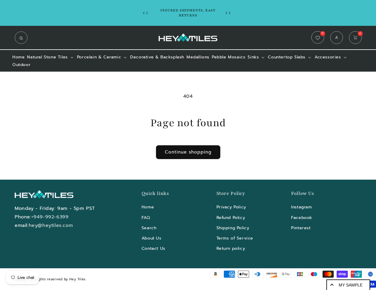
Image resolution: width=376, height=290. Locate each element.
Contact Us (153, 248)
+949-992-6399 (50, 216)
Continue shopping (188, 152)
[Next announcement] (229, 12)
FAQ (146, 217)
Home (148, 207)
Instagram (301, 207)
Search (149, 228)
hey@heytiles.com (51, 225)
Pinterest (300, 228)
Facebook (301, 217)
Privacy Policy (231, 207)
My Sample (350, 285)
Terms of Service (235, 238)
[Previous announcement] (146, 12)
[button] (23, 37)
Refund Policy (230, 217)
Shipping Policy (232, 228)
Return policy (230, 248)
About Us (152, 238)
